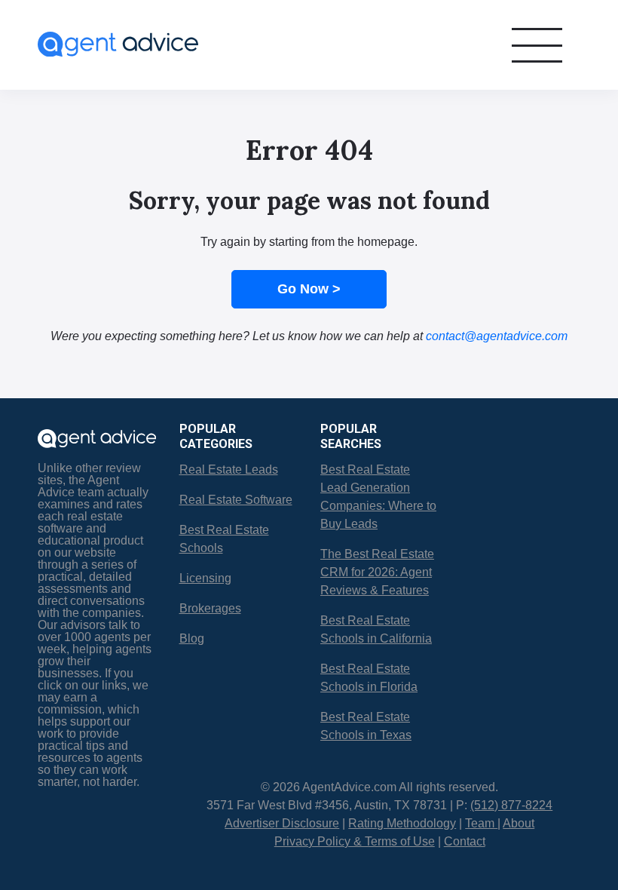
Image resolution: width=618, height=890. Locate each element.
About (518, 823)
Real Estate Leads (228, 469)
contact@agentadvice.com (497, 336)
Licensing (205, 578)
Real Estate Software (235, 499)
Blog (191, 638)
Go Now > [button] (309, 288)
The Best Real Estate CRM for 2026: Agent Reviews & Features (377, 572)
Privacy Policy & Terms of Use (354, 841)
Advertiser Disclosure (282, 823)
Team (481, 823)
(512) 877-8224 (511, 805)
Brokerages (210, 608)
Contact (464, 841)
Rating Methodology (402, 823)
